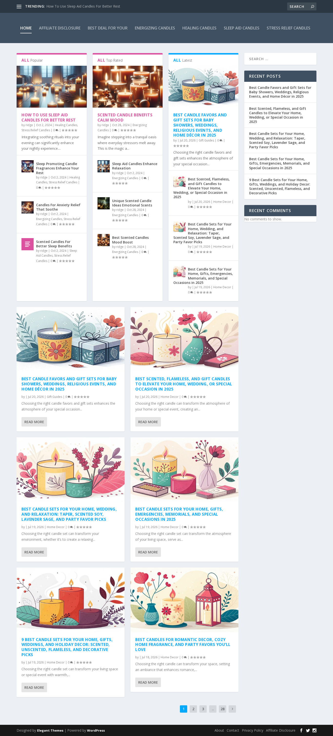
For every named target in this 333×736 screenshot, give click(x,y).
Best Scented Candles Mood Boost (130, 239)
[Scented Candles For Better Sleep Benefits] (27, 244)
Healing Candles (199, 28)
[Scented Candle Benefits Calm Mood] (128, 87)
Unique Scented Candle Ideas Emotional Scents (132, 202)
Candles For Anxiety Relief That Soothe (58, 207)
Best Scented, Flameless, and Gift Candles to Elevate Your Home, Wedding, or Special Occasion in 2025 (201, 188)
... (213, 709)
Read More (34, 421)
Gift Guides (206, 140)
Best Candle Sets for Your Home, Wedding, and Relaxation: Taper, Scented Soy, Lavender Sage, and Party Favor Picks (202, 233)
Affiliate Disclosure (59, 28)
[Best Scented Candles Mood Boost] (104, 240)
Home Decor (222, 202)
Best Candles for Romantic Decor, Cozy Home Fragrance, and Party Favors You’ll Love (183, 644)
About (219, 730)
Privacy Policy (252, 730)
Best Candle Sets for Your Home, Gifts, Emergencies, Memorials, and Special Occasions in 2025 (203, 276)
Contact (233, 730)
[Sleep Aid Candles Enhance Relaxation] (104, 166)
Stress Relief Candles (288, 28)
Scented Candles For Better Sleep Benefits (54, 243)
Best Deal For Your (107, 28)
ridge (29, 125)
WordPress (96, 730)
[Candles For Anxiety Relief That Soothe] (27, 207)
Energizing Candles (155, 28)
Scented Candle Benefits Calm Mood (125, 117)
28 (223, 709)
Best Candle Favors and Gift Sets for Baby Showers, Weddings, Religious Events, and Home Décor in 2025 (200, 125)
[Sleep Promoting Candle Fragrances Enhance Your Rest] (27, 166)
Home (26, 28)
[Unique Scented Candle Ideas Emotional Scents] (104, 203)
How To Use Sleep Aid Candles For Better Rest (83, 6)
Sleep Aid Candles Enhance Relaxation (134, 165)
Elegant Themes (50, 730)
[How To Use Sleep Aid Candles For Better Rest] (52, 87)
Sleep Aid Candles (241, 28)
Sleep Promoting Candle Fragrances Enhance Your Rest (57, 168)
